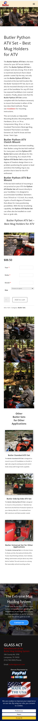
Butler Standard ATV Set (19, 455)
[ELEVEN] (19, 255)
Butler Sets (21, 308)
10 (26, 253)
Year (7, 267)
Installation (11, 109)
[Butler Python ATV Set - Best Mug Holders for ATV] (19, 339)
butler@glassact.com (17, 664)
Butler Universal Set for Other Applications (19, 546)
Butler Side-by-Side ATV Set (19, 498)
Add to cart (20, 299)
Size (6, 290)
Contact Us (19, 622)
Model (8, 283)
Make (7, 275)
